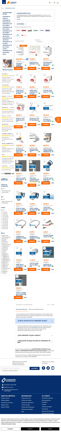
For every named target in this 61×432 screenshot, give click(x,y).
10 (52, 304)
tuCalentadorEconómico (36, 327)
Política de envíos (26, 398)
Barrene (5, 238)
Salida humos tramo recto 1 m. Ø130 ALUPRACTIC (34, 93)
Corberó (5, 247)
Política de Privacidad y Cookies (8, 423)
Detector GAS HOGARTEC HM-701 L (34, 150)
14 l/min (5, 219)
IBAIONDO (5, 255)
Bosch (4, 243)
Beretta (5, 241)
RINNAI (5, 267)
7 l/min (4, 213)
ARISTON (5, 235)
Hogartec (5, 253)
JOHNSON (5, 256)
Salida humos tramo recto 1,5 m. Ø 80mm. (20, 266)
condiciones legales (12, 370)
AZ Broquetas (6, 237)
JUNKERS (5, 258)
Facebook (43, 368)
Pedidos (44, 404)
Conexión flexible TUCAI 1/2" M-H (48, 236)
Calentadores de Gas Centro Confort (7, 47)
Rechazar (30, 428)
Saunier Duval (6, 268)
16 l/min (5, 222)
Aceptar (50, 428)
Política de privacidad (27, 409)
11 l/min (5, 216)
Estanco (5, 192)
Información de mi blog (48, 413)
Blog (22, 411)
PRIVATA (5, 265)
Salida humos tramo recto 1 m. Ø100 (20, 92)
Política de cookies (26, 400)
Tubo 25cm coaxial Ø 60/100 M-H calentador (34, 179)
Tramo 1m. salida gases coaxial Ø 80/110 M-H (21, 294)
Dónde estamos (5, 400)
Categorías (21, 24)
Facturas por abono (47, 406)
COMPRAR (18, 68)
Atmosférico (6, 190)
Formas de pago (25, 405)
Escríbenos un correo (8, 387)
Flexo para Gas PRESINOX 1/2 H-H (34, 64)
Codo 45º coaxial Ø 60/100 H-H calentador (48, 179)
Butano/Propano (7, 201)
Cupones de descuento (48, 411)
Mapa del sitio (5, 405)
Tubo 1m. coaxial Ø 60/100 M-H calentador (21, 179)
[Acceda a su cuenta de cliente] (55, 2)
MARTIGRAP (6, 261)
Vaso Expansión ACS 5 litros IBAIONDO (47, 64)
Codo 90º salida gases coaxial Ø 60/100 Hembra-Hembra (20, 210)
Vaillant (4, 271)
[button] (7, 179)
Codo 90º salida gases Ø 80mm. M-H (34, 265)
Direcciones (45, 409)
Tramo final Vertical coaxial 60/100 (47, 209)
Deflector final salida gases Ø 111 (20, 120)
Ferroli (4, 250)
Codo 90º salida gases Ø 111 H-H (48, 91)
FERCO (5, 249)
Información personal (47, 398)
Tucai (4, 270)
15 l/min (5, 221)
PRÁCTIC (5, 264)
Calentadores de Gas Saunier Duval (7, 52)
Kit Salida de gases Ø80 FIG (47, 120)
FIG (4, 252)
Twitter (48, 368)
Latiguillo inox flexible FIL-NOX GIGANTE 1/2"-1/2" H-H (34, 238)
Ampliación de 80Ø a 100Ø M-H (47, 265)
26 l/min (5, 227)
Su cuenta (46, 396)
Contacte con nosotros (7, 402)
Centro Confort (6, 244)
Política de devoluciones (27, 407)
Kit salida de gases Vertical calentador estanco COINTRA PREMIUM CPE (20, 152)
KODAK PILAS (6, 259)
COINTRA (5, 246)
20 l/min (5, 225)
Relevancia (45, 42)
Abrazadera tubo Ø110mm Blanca (34, 119)
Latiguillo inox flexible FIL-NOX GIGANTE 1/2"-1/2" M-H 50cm (20, 239)
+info (25, 68)
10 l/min (5, 215)
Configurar (10, 428)
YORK (4, 273)
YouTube (52, 368)
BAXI (4, 240)
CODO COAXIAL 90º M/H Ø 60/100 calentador (34, 210)
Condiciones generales (27, 402)
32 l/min (5, 228)
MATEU (4, 262)
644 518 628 (13, 384)
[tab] (21, 309)
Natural (5, 203)
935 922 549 (7, 384)
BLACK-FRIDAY (5, 407)
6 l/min (4, 212)
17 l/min (5, 224)
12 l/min (5, 218)
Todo (3, 188)
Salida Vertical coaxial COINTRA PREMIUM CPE (48, 150)
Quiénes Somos (5, 398)
